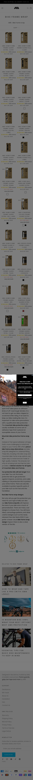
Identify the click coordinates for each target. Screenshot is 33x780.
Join (24, 402)
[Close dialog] (32, 375)
